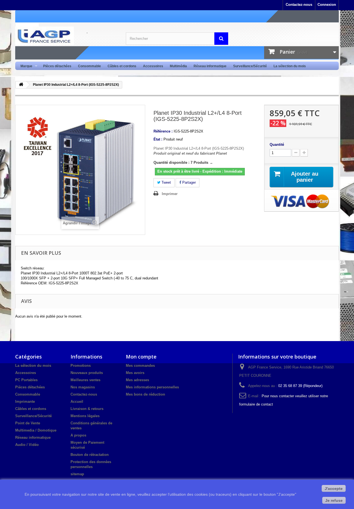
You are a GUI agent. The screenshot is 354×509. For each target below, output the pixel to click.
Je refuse (334, 500)
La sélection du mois (290, 66)
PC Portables (26, 380)
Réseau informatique (210, 66)
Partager (188, 182)
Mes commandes (140, 365)
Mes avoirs (135, 373)
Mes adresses (137, 380)
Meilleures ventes (85, 380)
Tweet (165, 182)
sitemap (77, 474)
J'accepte (334, 488)
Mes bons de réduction (145, 394)
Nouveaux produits (87, 373)
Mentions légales (85, 416)
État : (157, 139)
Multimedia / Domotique (35, 430)
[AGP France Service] (66, 36)
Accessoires (153, 66)
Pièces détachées (57, 66)
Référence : (163, 131)
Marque (24, 66)
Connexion (326, 4)
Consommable (89, 66)
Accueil (77, 401)
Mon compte (141, 356)
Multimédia (178, 66)
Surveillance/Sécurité (250, 66)
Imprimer (170, 194)
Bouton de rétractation (90, 455)
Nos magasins (83, 387)
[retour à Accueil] (21, 84)
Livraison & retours (87, 409)
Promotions (81, 365)
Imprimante (25, 401)
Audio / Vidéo (27, 445)
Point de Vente (27, 423)
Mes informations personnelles (152, 387)
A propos (78, 435)
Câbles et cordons (122, 66)
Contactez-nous (299, 4)
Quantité (277, 144)
